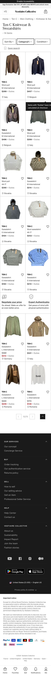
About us (8, 530)
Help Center (10, 512)
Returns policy (11, 472)
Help (6, 508)
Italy (25, 661)
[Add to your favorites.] (22, 82)
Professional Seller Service (17, 499)
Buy (6, 460)
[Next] (32, 416)
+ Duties (10, 91)
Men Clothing (26, 18)
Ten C (14, 18)
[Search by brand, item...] (5, 11)
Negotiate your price (12, 302)
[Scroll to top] (42, 416)
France (5, 659)
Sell (6, 482)
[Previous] (18, 416)
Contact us (9, 517)
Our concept (10, 446)
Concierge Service (13, 450)
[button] (45, 11)
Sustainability (11, 535)
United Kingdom (15, 659)
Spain (44, 659)
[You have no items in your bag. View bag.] (45, 11)
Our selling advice (13, 490)
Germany (37, 659)
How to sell (9, 486)
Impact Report (11, 539)
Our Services (11, 442)
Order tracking (11, 464)
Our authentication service (17, 468)
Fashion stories (11, 547)
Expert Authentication (39, 302)
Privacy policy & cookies (24, 590)
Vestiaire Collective (15, 526)
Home (5, 18)
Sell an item (10, 494)
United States (27, 659)
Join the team (11, 543)
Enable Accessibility (25, 1)
